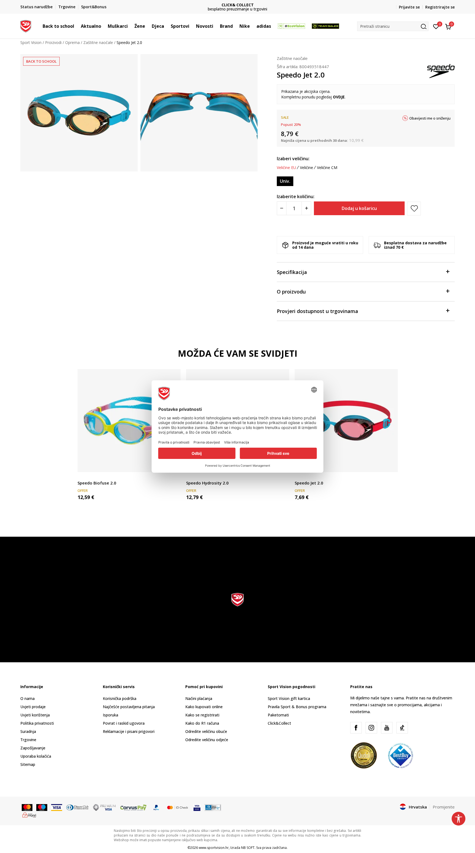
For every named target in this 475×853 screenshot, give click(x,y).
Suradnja (28, 731)
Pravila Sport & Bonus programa (297, 706)
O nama (27, 698)
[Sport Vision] (25, 26)
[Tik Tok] (402, 727)
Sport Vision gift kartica (289, 698)
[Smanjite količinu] (281, 208)
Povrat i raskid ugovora (124, 723)
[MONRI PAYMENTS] (29, 815)
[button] (77, 26)
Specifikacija (292, 272)
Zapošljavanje (32, 747)
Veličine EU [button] (286, 167)
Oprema (72, 42)
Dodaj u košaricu (359, 208)
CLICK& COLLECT (171, 5)
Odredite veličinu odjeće (206, 739)
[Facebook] (355, 727)
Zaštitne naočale (98, 42)
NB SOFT (248, 847)
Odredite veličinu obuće (206, 731)
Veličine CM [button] (327, 167)
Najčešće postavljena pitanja (129, 706)
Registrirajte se (440, 7)
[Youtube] (386, 727)
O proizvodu (291, 291)
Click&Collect (279, 723)
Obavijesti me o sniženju (430, 118)
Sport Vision (31, 42)
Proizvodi (53, 42)
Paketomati (278, 715)
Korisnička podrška (119, 698)
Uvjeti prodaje (33, 706)
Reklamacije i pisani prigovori (128, 731)
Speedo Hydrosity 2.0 (207, 483)
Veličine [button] (306, 167)
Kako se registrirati (202, 715)
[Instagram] (371, 727)
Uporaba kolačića (35, 756)
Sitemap (27, 764)
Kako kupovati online (204, 706)
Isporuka (110, 715)
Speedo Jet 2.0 (309, 483)
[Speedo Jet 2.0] (346, 420)
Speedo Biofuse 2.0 (97, 483)
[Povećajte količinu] (306, 208)
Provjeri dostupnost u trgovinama (317, 311)
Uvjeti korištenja (35, 715)
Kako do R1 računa (202, 723)
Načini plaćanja (198, 698)
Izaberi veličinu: (293, 158)
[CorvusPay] (133, 807)
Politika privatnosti (37, 723)
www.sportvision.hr (214, 847)
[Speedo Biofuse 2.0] (129, 420)
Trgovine (28, 739)
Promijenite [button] (444, 807)
